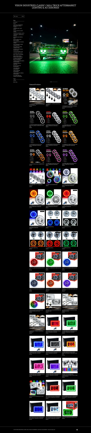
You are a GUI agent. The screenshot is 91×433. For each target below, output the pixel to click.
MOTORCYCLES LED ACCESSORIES (17, 66)
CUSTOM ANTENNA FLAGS (18, 51)
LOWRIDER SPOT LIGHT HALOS (17, 29)
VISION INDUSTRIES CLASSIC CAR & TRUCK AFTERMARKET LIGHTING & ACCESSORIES (45, 6)
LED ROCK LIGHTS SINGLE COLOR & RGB (18, 50)
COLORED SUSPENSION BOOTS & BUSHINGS (17, 59)
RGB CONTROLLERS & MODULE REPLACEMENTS (18, 56)
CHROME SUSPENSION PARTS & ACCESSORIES (18, 61)
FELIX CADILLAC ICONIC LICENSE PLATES (17, 47)
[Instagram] (77, 430)
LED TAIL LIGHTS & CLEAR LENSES (18, 31)
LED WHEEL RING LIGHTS (17, 53)
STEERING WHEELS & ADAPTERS (17, 64)
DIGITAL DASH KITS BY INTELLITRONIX (17, 40)
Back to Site (15, 82)
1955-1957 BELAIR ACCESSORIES (16, 71)
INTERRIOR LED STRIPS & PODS (18, 37)
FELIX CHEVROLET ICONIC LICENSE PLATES (18, 45)
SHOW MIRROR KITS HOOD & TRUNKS (18, 42)
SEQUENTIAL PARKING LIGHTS (18, 33)
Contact (14, 80)
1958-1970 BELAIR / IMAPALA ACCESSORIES (18, 73)
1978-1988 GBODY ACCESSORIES (16, 69)
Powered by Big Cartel (51, 429)
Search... (14, 23)
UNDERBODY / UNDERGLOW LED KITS (18, 35)
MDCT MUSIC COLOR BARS (18, 54)
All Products (15, 22)
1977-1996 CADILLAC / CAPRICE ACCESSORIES (17, 76)
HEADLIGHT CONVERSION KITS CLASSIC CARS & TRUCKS (18, 26)
